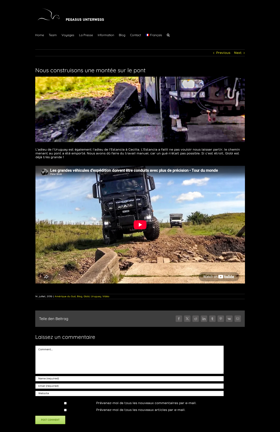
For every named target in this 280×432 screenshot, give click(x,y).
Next (238, 53)
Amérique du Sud (65, 296)
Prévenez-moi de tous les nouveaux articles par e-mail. (140, 410)
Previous (223, 53)
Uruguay (96, 296)
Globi (87, 296)
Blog (79, 296)
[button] (168, 35)
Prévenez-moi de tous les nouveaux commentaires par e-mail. (146, 403)
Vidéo (105, 296)
